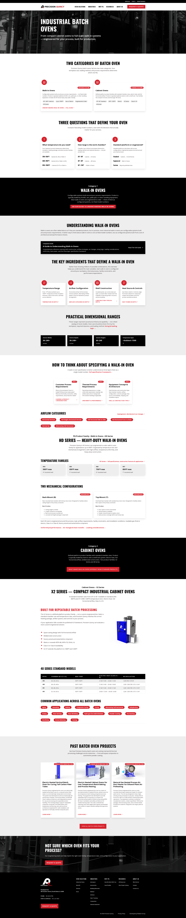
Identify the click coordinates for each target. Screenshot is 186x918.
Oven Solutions (80, 7)
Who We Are (136, 882)
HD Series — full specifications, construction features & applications (121, 461)
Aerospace (93, 882)
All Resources (122, 882)
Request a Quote (136, 7)
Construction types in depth (104, 301)
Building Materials (95, 888)
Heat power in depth (129, 302)
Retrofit (78, 885)
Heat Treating (94, 898)
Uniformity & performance (91, 400)
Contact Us (136, 888)
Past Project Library (124, 885)
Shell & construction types (119, 400)
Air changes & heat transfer (73, 528)
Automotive (93, 885)
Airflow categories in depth (79, 302)
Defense (92, 895)
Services (78, 888)
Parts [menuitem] (133, 1)
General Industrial (94, 904)
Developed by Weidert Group (137, 913)
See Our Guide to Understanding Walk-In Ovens (93, 207)
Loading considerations (95, 528)
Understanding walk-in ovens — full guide (57, 108)
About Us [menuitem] (120, 7)
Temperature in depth (50, 302)
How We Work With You (110, 882)
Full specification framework (100, 372)
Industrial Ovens (80, 882)
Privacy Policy (121, 913)
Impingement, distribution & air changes (130, 414)
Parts (77, 891)
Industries (92, 7)
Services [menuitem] (127, 1)
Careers (135, 885)
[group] (93, 32)
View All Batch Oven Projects (93, 826)
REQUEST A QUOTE (49, 906)
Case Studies (107, 885)
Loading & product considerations (62, 399)
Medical (92, 891)
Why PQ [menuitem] (101, 7)
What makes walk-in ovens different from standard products (93, 569)
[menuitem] (80, 6)
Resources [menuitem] (110, 7)
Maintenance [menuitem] (141, 1)
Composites (93, 901)
